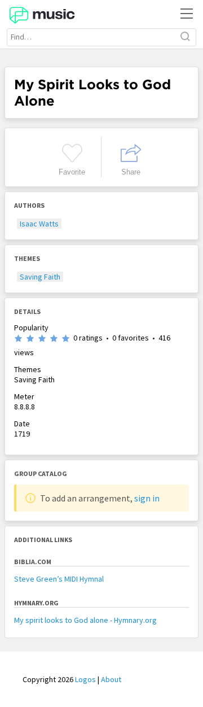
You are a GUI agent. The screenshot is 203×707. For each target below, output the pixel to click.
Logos (85, 679)
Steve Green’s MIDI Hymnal (59, 579)
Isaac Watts (39, 224)
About (111, 679)
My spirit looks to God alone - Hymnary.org (85, 620)
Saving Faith (40, 277)
